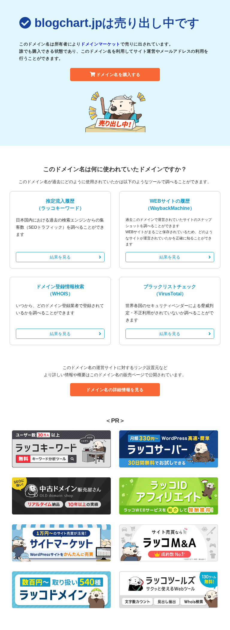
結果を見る (60, 257)
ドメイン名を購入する (118, 74)
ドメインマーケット (100, 44)
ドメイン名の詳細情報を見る (114, 389)
